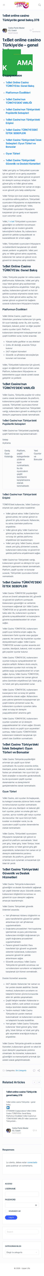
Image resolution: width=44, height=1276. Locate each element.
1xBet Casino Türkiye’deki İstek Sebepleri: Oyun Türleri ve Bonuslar (23, 143)
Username (10, 1188)
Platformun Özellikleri (18, 92)
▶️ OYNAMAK (17, 63)
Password (10, 1199)
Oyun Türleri (13, 153)
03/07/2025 (16, 1133)
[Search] (39, 5)
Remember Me (15, 1211)
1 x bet (11, 221)
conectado (32, 1162)
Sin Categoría (21, 1070)
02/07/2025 (13, 33)
